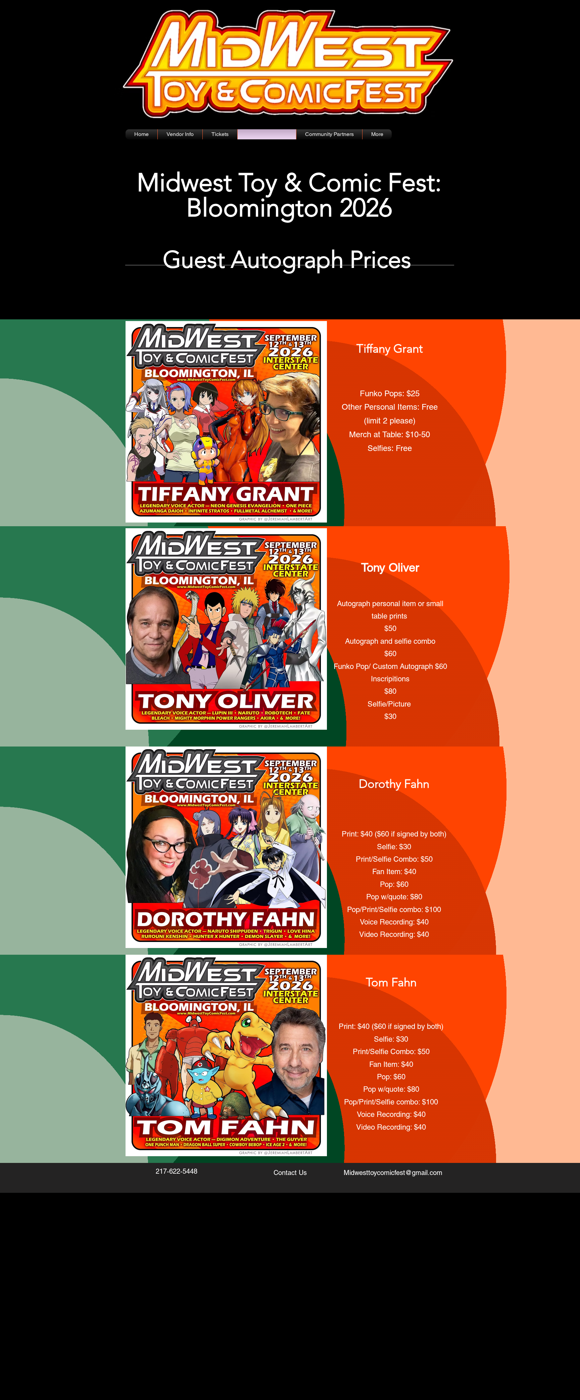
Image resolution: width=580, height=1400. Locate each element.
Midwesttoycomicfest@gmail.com (393, 1173)
